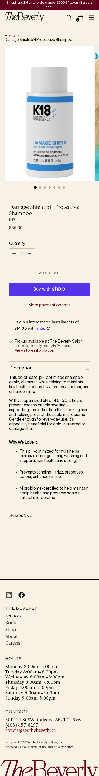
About (11, 637)
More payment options (49, 305)
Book (10, 623)
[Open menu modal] (91, 17)
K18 (12, 220)
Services (13, 616)
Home (10, 36)
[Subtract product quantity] (30, 254)
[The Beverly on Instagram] (8, 595)
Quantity (17, 243)
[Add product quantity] (14, 254)
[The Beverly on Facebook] (21, 595)
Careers (12, 643)
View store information (34, 350)
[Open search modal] (68, 17)
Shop (10, 630)
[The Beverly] (24, 17)
